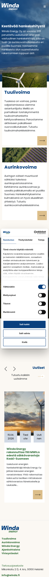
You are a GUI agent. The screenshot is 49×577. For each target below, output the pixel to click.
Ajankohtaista (11, 549)
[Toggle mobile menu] (44, 6)
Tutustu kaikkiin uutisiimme (20, 376)
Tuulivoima (9, 538)
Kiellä (24, 342)
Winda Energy (11, 546)
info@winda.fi (11, 575)
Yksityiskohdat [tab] (25, 240)
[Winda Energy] (10, 6)
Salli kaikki (24, 324)
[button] (5, 369)
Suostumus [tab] (8, 240)
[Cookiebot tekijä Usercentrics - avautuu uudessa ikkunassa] (34, 232)
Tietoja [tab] (41, 240)
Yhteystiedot (10, 553)
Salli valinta (24, 333)
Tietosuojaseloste (12, 565)
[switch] (42, 295)
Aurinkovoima (11, 542)
